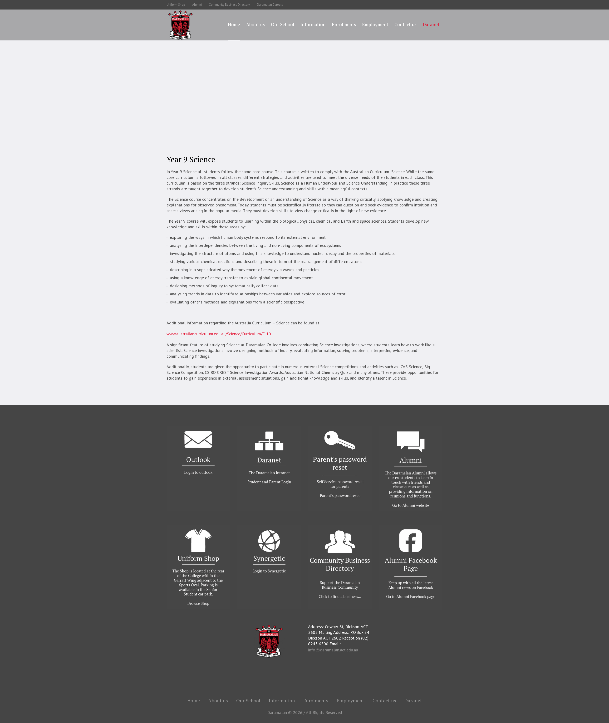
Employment (350, 701)
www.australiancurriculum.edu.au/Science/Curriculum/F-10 (219, 334)
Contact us (384, 701)
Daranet (413, 701)
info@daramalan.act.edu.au (333, 650)
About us (218, 701)
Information (282, 701)
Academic (262, 99)
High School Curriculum (343, 99)
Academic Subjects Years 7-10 (297, 99)
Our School (243, 99)
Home (226, 99)
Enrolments (315, 701)
